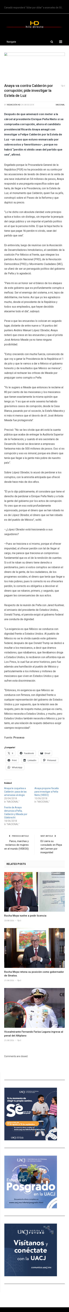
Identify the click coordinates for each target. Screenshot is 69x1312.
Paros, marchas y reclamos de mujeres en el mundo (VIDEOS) (16, 845)
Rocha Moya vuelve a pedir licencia (25, 915)
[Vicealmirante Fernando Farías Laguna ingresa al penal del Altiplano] (34, 1008)
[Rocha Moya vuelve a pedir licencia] (34, 892)
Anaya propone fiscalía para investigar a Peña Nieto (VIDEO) (46, 791)
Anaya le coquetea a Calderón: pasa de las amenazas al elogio (15, 791)
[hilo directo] (34, 24)
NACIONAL (60, 105)
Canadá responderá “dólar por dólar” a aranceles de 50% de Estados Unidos (35, 7)
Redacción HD (13, 105)
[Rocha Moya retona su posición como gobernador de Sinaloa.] (34, 948)
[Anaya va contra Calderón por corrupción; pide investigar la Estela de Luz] (34, 67)
